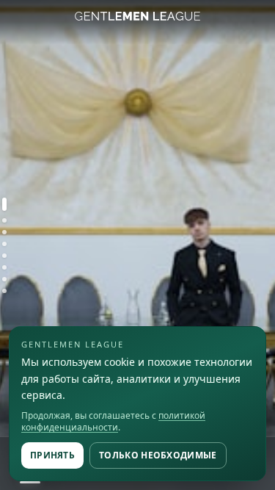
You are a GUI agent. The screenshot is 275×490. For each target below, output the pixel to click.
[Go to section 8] (4, 291)
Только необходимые (157, 455)
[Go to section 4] (4, 244)
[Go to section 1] (4, 204)
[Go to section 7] (4, 279)
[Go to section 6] (4, 267)
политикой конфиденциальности (113, 421)
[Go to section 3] (4, 232)
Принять (52, 455)
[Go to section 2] (4, 220)
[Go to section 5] (4, 255)
